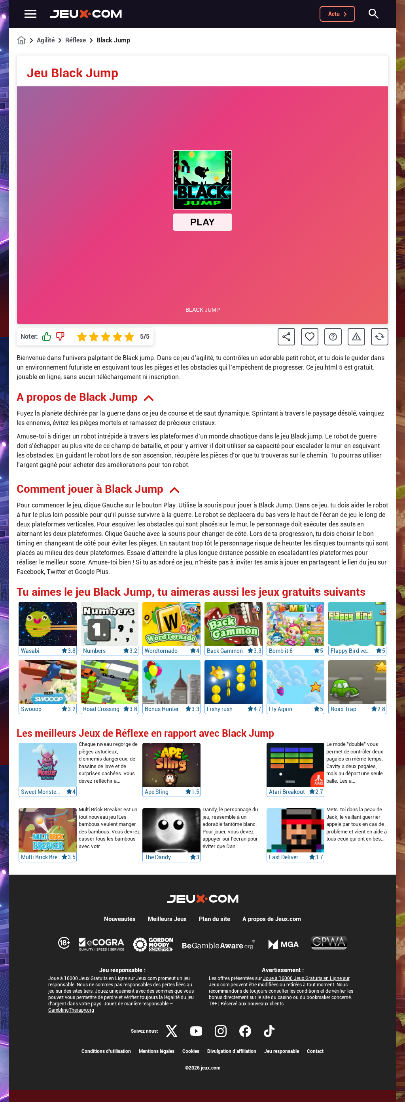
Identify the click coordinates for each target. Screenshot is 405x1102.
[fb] (245, 1031)
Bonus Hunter (162, 709)
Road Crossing (101, 709)
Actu (334, 14)
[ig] (221, 1031)
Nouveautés (120, 919)
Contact (315, 1051)
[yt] (196, 1031)
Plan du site (214, 919)
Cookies (190, 1051)
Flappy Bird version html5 (351, 651)
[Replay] (379, 336)
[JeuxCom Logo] (86, 13)
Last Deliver (283, 857)
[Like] (46, 336)
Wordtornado (161, 651)
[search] (373, 14)
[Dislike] (60, 336)
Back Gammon (225, 651)
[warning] (356, 337)
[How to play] (333, 336)
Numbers (94, 651)
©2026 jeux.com (202, 1068)
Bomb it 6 (281, 651)
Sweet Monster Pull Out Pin (41, 792)
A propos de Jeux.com (271, 919)
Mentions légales (156, 1051)
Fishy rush (220, 709)
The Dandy (158, 857)
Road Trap (343, 709)
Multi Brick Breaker (41, 857)
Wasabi (30, 651)
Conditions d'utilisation (106, 1051)
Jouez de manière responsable (136, 1004)
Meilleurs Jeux (167, 919)
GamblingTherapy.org (71, 1010)
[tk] (269, 1031)
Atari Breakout (287, 792)
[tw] (172, 1031)
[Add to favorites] (309, 336)
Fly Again (280, 709)
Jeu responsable (281, 1051)
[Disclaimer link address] (101, 944)
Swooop (31, 709)
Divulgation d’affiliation (231, 1051)
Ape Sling (156, 792)
